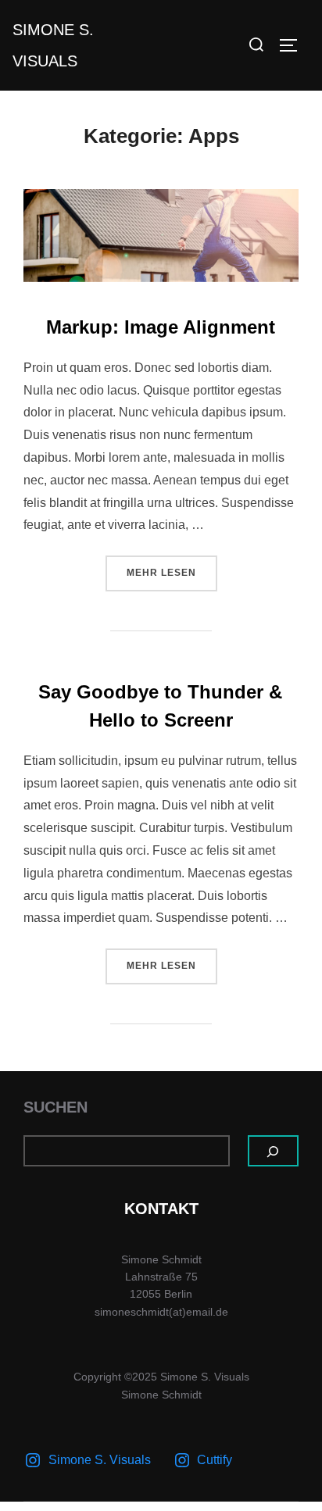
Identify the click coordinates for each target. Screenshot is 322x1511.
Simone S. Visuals (53, 45)
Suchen (55, 1107)
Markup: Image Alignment (160, 327)
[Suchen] (273, 1150)
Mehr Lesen (172, 572)
